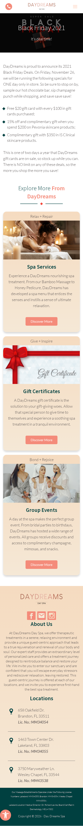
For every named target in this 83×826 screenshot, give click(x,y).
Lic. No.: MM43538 (33, 780)
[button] (5, 815)
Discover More (41, 321)
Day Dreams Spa (54, 816)
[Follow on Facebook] (31, 615)
